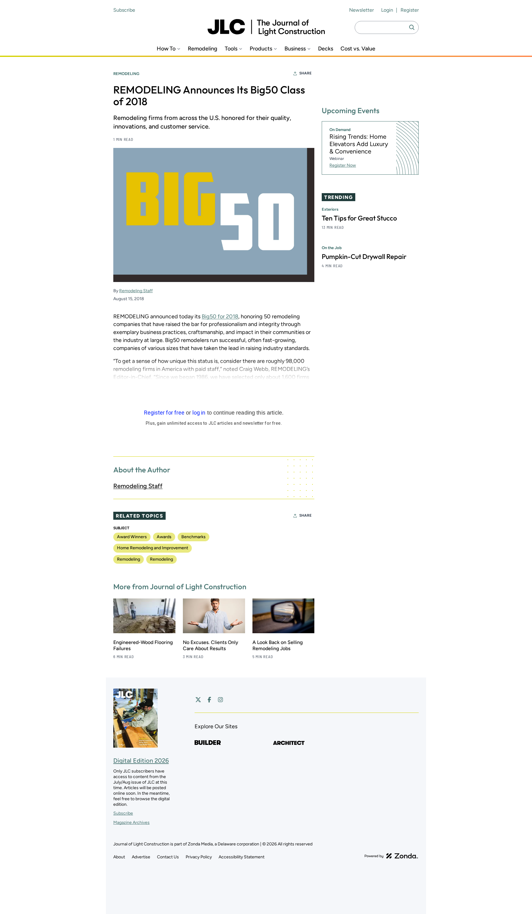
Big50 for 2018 (220, 316)
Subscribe (124, 10)
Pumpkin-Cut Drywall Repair (364, 256)
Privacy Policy (199, 857)
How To (166, 49)
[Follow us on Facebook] (209, 699)
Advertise (141, 857)
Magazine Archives (131, 822)
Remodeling (202, 49)
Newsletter (361, 10)
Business (295, 49)
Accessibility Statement (241, 857)
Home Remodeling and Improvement (152, 547)
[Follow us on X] (198, 699)
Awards (164, 536)
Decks (325, 49)
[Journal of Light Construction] (266, 27)
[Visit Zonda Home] (391, 856)
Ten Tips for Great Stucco (359, 218)
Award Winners (132, 536)
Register (410, 10)
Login (387, 10)
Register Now (342, 165)
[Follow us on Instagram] (220, 699)
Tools (231, 49)
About (119, 857)
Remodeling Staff (136, 290)
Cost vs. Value (358, 49)
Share (305, 73)
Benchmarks (193, 536)
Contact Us (168, 857)
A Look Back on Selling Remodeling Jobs (277, 645)
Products (261, 49)
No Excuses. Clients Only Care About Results (210, 645)
